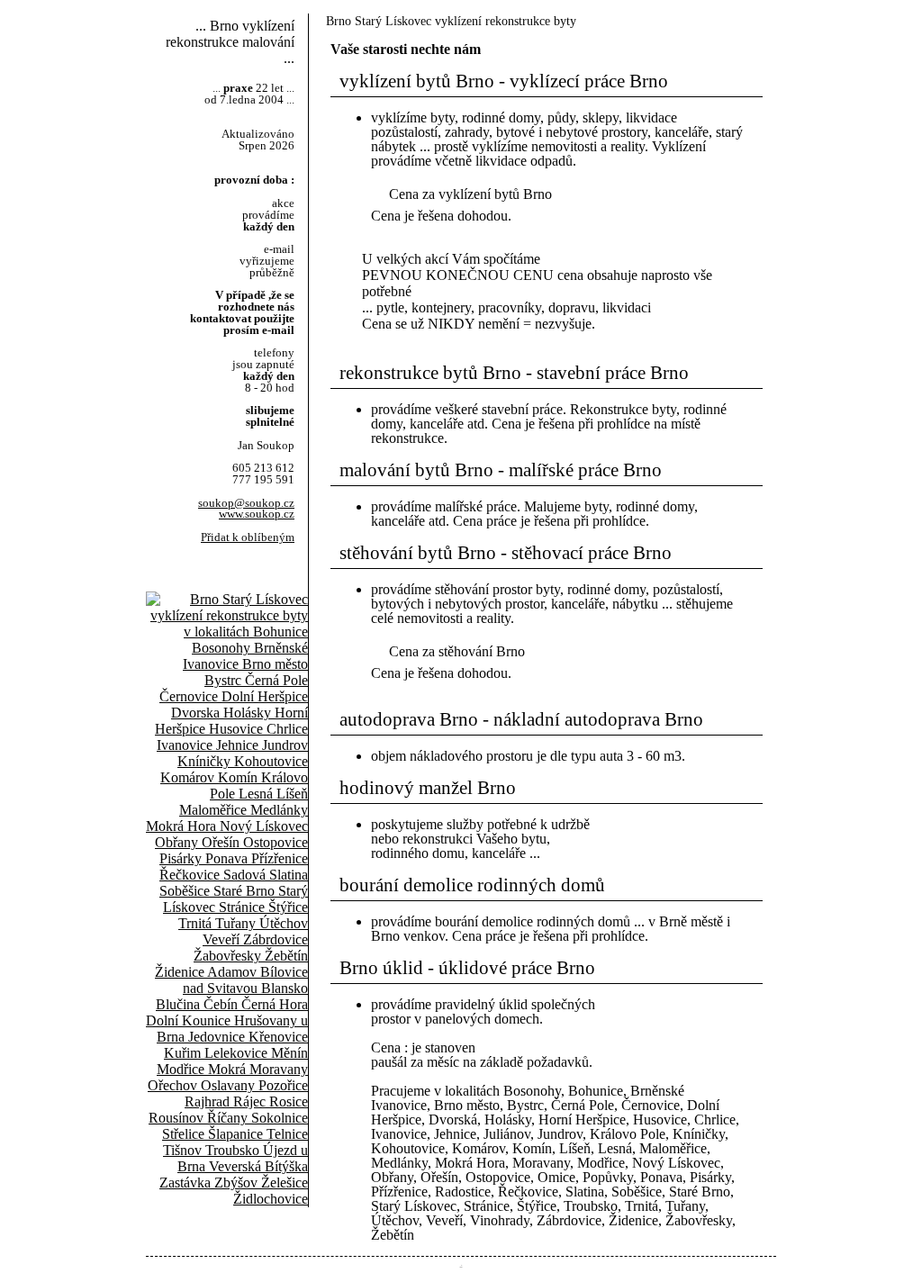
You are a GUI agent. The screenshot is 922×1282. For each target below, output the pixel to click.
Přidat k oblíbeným (247, 537)
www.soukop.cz (256, 514)
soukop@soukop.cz (246, 503)
